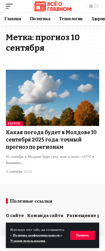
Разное (14, 123)
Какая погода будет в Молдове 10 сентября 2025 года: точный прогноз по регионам (51, 139)
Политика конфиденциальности (36, 235)
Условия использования (28, 241)
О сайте (15, 215)
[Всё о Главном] (52, 6)
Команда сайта (45, 215)
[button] (82, 235)
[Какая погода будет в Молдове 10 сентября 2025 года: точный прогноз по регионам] (52, 98)
